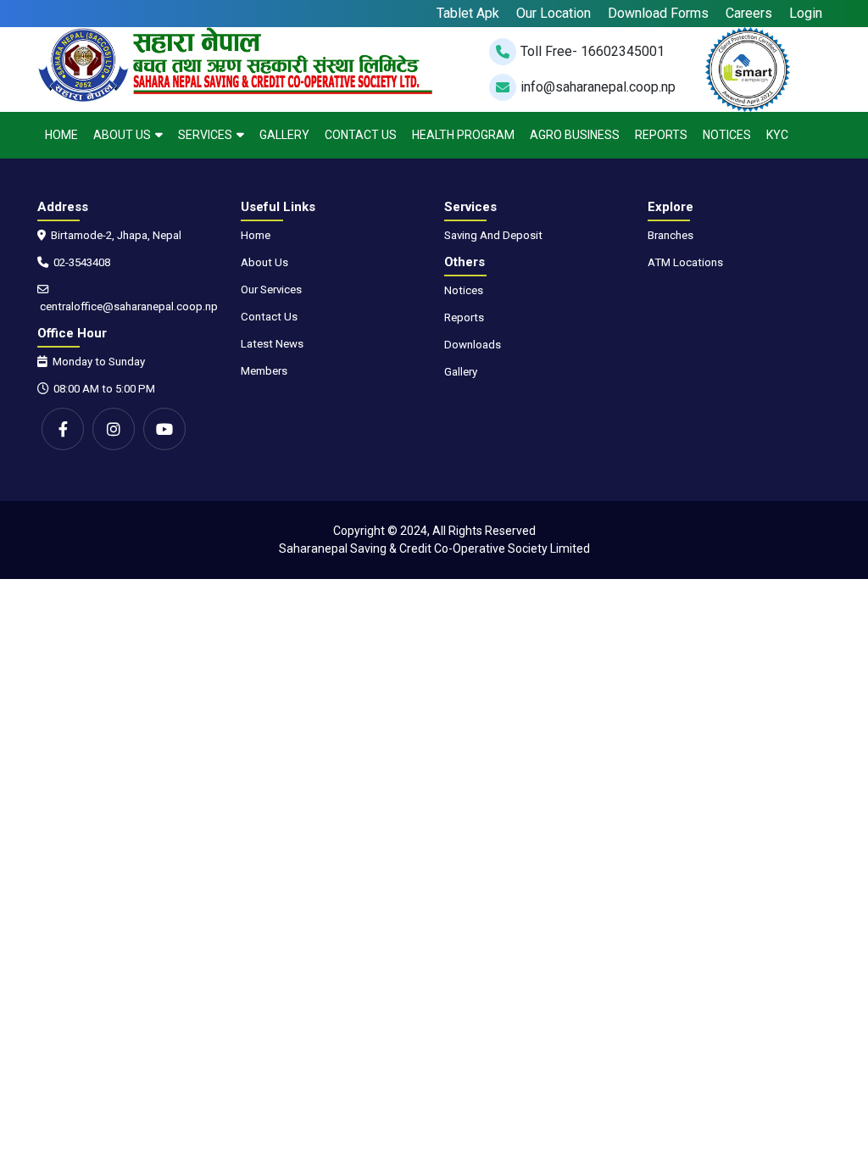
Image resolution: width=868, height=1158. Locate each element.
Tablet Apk (468, 13)
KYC (777, 135)
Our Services (271, 289)
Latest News (272, 343)
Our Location (553, 13)
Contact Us (361, 135)
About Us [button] (122, 135)
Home (61, 135)
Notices (727, 135)
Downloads (472, 344)
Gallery (284, 135)
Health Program (463, 135)
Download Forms (658, 13)
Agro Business (575, 135)
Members (264, 371)
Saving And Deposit (493, 235)
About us (264, 262)
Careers (749, 13)
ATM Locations (685, 262)
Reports (661, 135)
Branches (670, 235)
